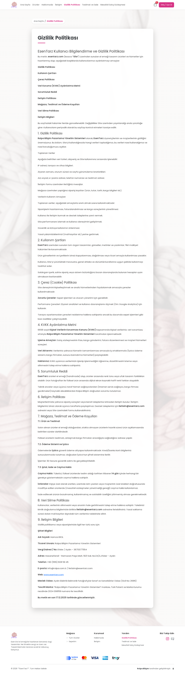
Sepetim (72, 641)
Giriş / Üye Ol (166, 5)
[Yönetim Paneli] (173, 668)
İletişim (58, 4)
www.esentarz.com (54, 574)
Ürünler (36, 4)
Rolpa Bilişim (143, 668)
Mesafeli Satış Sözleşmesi (112, 4)
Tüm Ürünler (74, 638)
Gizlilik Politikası (72, 4)
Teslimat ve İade (90, 4)
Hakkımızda (47, 4)
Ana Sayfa (25, 4)
